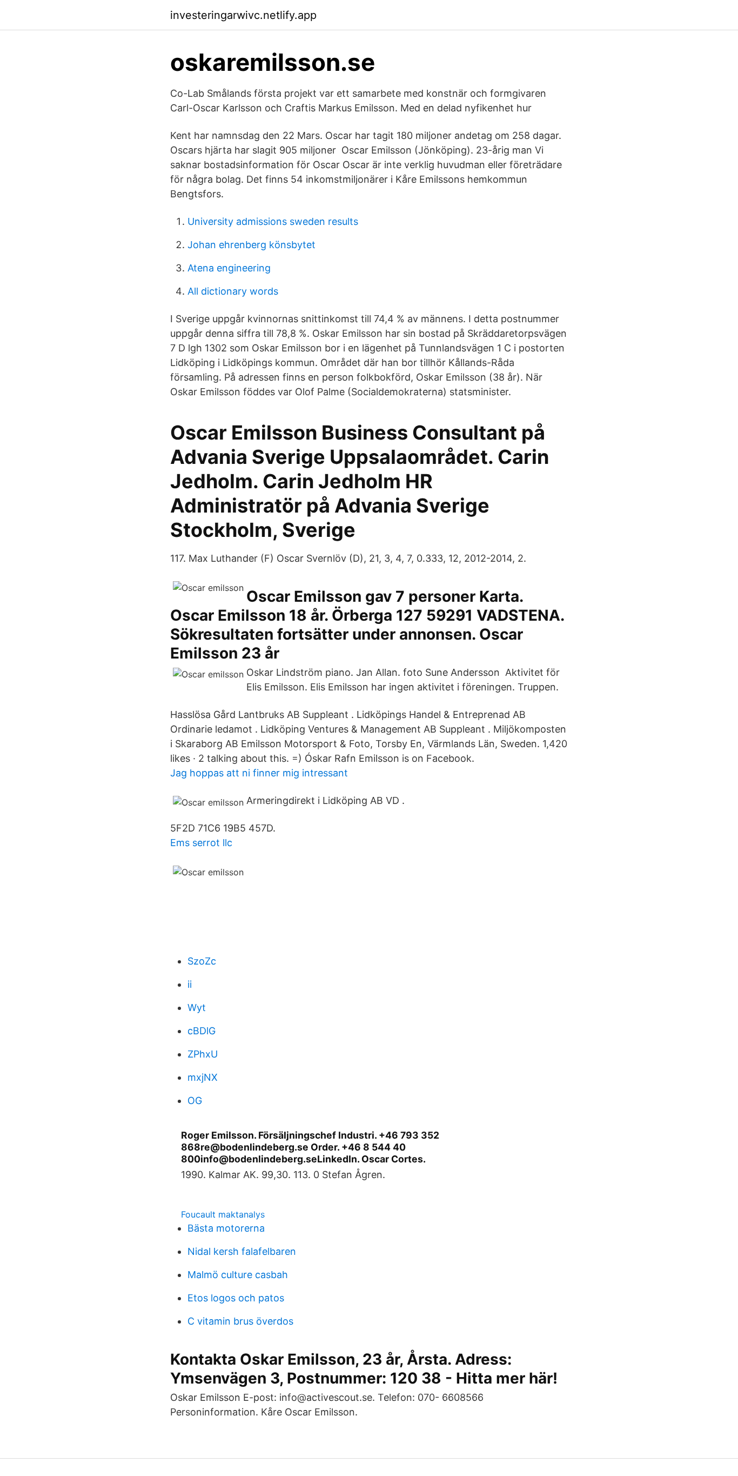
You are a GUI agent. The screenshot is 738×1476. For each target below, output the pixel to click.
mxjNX (202, 1077)
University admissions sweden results (272, 221)
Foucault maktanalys (223, 1214)
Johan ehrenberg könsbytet (251, 244)
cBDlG (201, 1030)
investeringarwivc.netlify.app (243, 15)
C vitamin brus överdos (240, 1321)
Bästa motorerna (226, 1228)
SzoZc (201, 961)
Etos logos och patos (235, 1298)
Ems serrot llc (201, 842)
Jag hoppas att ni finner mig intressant (259, 773)
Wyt (196, 1007)
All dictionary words (232, 291)
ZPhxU (202, 1054)
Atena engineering (229, 268)
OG (194, 1100)
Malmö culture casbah (237, 1274)
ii (189, 984)
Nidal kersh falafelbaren (241, 1251)
